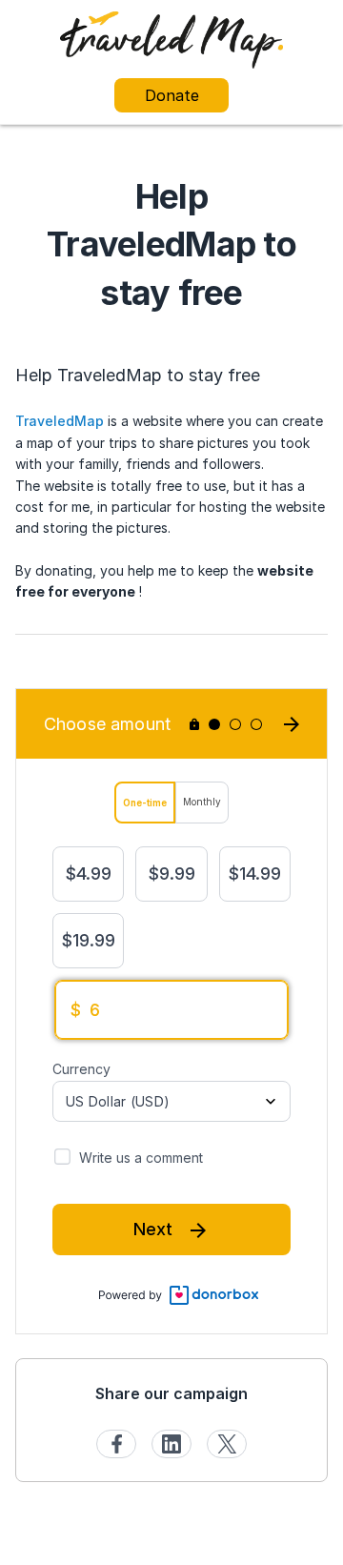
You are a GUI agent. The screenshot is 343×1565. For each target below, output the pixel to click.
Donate (172, 95)
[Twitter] (227, 1444)
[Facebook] (116, 1444)
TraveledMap (59, 421)
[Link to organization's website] (171, 38)
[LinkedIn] (171, 1444)
